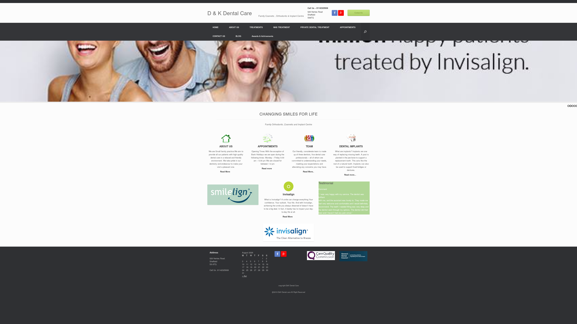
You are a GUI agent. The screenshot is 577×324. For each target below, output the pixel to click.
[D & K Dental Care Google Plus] (341, 13)
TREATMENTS (256, 27)
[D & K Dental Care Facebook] (334, 13)
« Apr (244, 275)
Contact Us (358, 13)
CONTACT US (219, 36)
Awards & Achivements (262, 36)
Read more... (350, 174)
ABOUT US (234, 27)
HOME (215, 27)
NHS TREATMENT (281, 27)
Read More (225, 171)
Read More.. (309, 171)
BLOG (238, 36)
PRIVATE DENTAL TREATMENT (314, 27)
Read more (267, 168)
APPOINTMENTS (348, 27)
